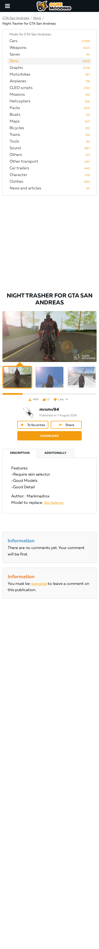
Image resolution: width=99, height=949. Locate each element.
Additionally (55, 453)
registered (39, 584)
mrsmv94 (49, 409)
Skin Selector (54, 503)
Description (20, 453)
